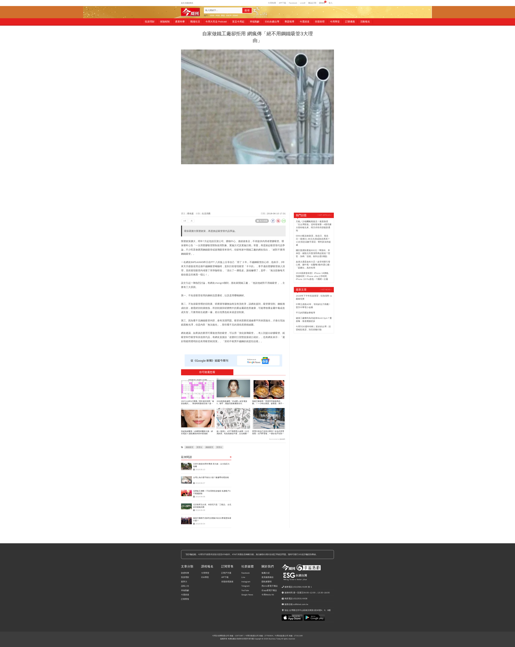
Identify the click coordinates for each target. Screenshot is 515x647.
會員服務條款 (268, 577)
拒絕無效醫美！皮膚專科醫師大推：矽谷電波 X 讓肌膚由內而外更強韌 (197, 432)
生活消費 (206, 214)
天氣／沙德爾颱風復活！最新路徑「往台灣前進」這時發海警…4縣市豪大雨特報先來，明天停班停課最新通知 (314, 226)
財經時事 (185, 573)
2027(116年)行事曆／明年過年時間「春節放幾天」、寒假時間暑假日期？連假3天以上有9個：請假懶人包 (197, 402)
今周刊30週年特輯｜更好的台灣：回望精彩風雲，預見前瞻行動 (313, 328)
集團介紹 (266, 573)
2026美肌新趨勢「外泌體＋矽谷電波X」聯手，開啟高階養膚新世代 (232, 402)
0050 (218, 15)
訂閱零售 (185, 599)
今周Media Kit (268, 594)
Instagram (245, 581)
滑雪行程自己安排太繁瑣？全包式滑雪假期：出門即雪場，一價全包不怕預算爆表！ (268, 432)
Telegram (245, 586)
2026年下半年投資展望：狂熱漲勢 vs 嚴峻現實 (314, 297)
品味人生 (185, 586)
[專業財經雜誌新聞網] (190, 12)
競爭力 (184, 581)
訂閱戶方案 (226, 573)
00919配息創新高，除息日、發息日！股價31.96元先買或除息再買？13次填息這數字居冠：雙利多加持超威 (313, 240)
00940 (235, 15)
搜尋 (247, 10)
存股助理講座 (227, 581)
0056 (212, 15)
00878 (228, 15)
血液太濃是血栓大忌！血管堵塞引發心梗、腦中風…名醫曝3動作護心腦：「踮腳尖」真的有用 (314, 264)
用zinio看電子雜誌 (270, 586)
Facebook (245, 573)
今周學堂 (205, 573)
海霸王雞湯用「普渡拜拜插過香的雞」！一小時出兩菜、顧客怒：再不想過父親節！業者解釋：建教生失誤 (268, 402)
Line (243, 577)
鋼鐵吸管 (189, 447)
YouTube (245, 590)
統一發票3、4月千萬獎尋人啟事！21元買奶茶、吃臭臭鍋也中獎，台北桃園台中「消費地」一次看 (233, 432)
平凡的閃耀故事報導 (305, 312)
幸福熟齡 (185, 590)
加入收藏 (263, 221)
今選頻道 (185, 594)
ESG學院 (205, 577)
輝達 (223, 15)
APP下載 (225, 577)
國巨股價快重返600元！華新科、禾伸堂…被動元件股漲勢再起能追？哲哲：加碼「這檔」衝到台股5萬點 (313, 253)
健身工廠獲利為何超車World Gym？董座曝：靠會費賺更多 (314, 319)
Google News (247, 594)
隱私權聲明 (267, 581)
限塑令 (199, 447)
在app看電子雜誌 (269, 590)
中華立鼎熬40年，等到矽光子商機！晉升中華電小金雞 (313, 306)
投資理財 (185, 577)
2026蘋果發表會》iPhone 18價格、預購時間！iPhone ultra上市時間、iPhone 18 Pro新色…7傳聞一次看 (313, 276)
